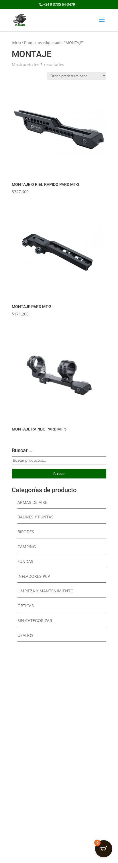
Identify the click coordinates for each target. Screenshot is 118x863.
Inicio (16, 42)
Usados (25, 635)
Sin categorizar (34, 620)
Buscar (59, 473)
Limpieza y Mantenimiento (45, 591)
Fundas (25, 561)
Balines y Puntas (35, 517)
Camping (26, 546)
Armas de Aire (32, 502)
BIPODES (25, 531)
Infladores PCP (33, 576)
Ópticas (25, 605)
